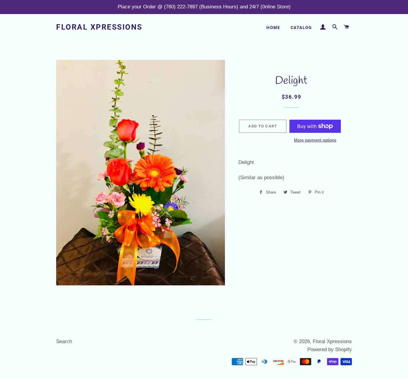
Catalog (301, 27)
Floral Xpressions (99, 27)
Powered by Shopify (329, 349)
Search (64, 341)
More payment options (315, 140)
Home (273, 27)
